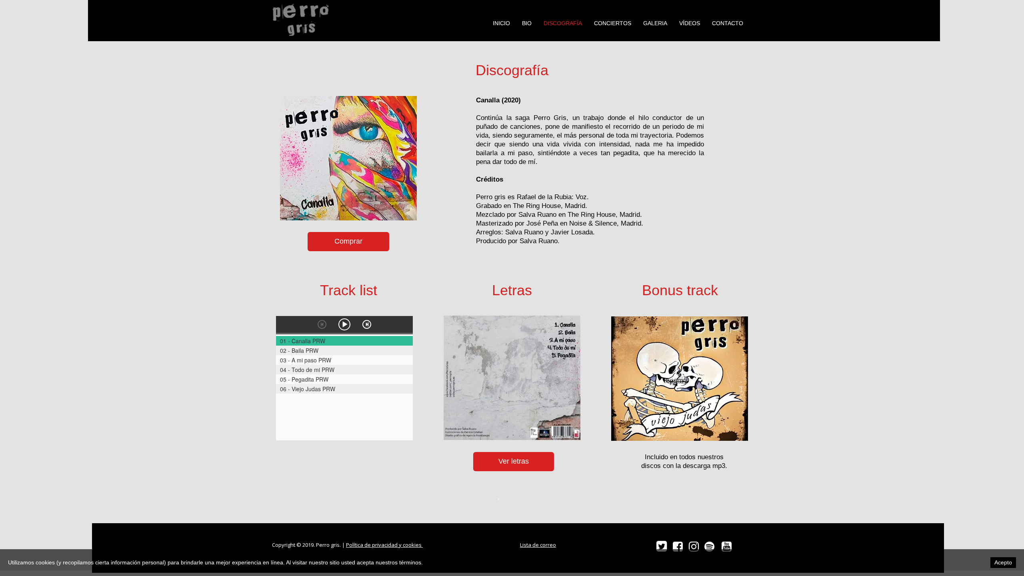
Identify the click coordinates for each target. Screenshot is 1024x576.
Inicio (501, 23)
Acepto (1003, 562)
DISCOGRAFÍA (563, 23)
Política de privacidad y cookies (384, 544)
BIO (527, 23)
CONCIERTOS (612, 23)
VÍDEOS (689, 23)
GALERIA (655, 23)
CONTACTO (727, 23)
